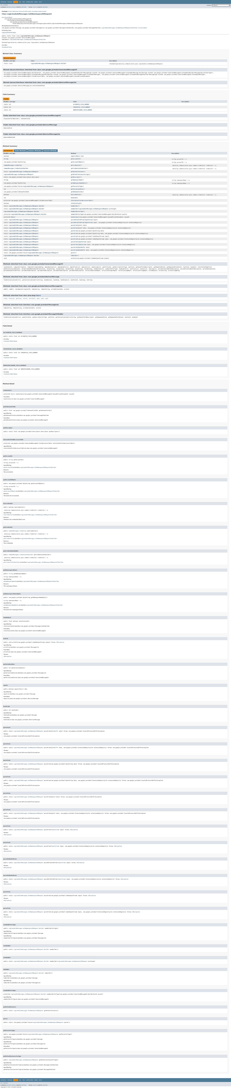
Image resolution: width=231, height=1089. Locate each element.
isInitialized (75, 203)
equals (73, 156)
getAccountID (75, 159)
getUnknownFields (76, 191)
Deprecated (29, 2)
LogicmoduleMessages (9, 32)
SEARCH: (209, 5)
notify (25, 298)
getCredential (75, 165)
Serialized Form (7, 47)
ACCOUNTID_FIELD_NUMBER (81, 104)
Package (9, 2)
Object (78, 156)
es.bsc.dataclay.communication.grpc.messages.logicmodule (27, 11)
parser (73, 252)
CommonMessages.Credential (13, 165)
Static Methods (20, 150)
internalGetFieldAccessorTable (81, 200)
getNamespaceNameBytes (78, 183)
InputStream (89, 219)
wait (38, 298)
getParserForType (76, 186)
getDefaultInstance (77, 171)
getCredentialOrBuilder (79, 168)
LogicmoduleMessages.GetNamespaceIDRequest (23, 171)
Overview (3, 2)
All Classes (4, 5)
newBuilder (74, 206)
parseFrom (74, 225)
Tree (23, 2)
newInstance (75, 217)
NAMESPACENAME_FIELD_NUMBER (82, 110)
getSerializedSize (77, 189)
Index (36, 2)
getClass (19, 298)
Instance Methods (34, 150)
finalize (11, 298)
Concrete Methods (50, 150)
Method (24, 7)
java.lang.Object (7, 17)
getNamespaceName (76, 180)
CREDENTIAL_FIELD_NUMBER (81, 107)
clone (5, 298)
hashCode (74, 197)
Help (40, 2)
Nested (8, 7)
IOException (60, 642)
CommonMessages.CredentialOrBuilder (16, 168)
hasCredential (75, 194)
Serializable (142, 28)
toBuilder (74, 255)
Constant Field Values (10, 341)
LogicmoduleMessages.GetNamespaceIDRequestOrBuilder (119, 28)
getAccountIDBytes (77, 162)
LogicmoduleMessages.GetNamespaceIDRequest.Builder (48, 63)
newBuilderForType (77, 211)
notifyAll (32, 298)
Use (20, 2)
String (6, 159)
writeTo (73, 258)
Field (13, 7)
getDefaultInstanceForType (80, 174)
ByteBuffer (81, 247)
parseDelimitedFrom (77, 219)
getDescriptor (75, 177)
